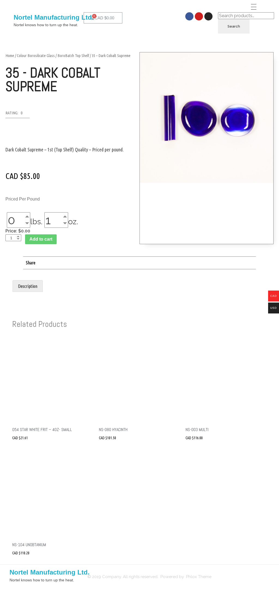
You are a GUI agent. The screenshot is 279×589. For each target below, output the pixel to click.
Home (9, 55)
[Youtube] (199, 16)
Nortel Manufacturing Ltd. (54, 17)
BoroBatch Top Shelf (73, 55)
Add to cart (40, 239)
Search (234, 26)
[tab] (28, 286)
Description (27, 286)
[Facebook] (189, 16)
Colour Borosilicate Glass (36, 55)
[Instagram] (208, 16)
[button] (17, 114)
